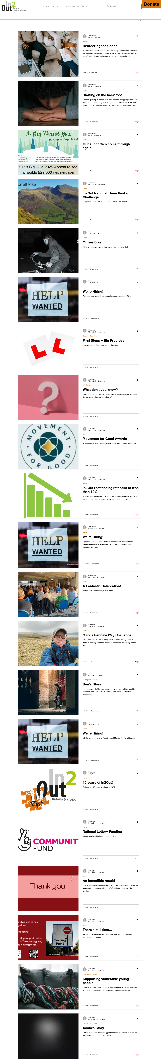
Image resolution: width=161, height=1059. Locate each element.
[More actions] (138, 36)
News (85, 41)
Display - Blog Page (90, 336)
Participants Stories (90, 680)
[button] (140, 21)
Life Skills (86, 385)
